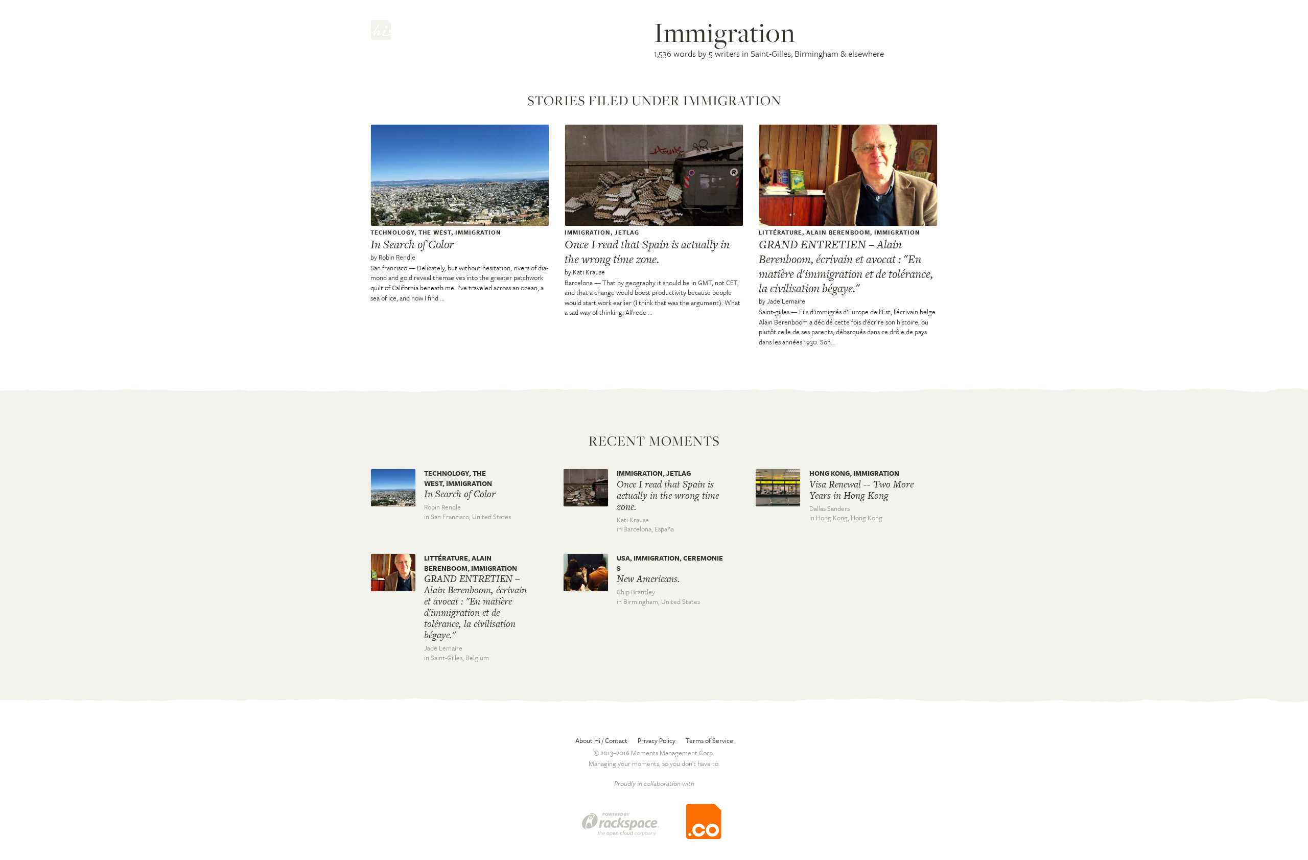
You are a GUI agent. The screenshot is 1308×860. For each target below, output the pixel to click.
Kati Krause (589, 272)
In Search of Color (412, 244)
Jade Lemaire (786, 301)
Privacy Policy (656, 740)
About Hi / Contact (601, 740)
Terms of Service (709, 740)
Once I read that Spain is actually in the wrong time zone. (647, 251)
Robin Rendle (397, 257)
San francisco (388, 268)
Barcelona (579, 282)
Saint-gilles (774, 312)
